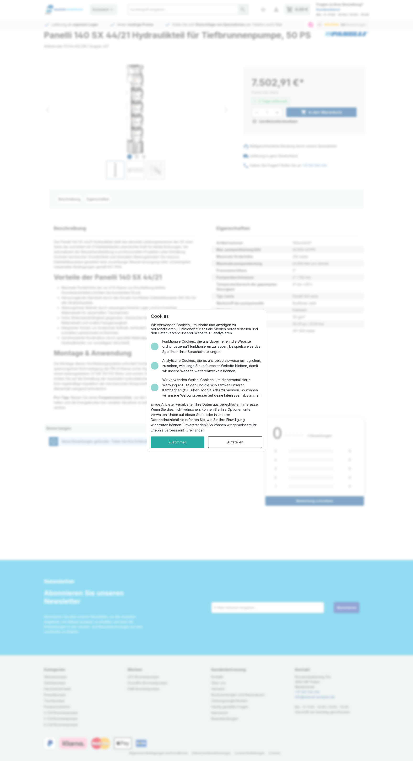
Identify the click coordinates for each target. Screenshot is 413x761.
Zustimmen (177, 442)
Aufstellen (235, 442)
